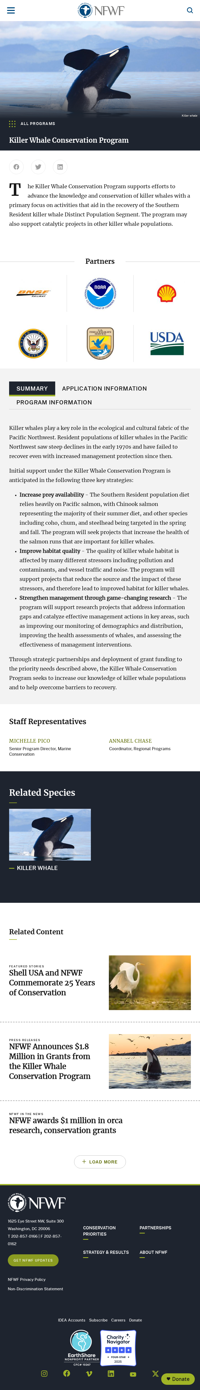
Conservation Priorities (99, 1231)
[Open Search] (190, 11)
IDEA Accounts (71, 1320)
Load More (103, 1162)
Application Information (104, 388)
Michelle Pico (29, 741)
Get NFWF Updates (33, 1260)
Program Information (54, 402)
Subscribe (98, 1320)
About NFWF (153, 1252)
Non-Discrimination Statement (35, 1289)
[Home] (101, 12)
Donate (181, 1379)
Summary (32, 388)
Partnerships (155, 1228)
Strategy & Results (106, 1252)
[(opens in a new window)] (44, 1372)
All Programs (37, 123)
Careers (118, 1320)
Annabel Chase (130, 741)
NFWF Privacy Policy (27, 1279)
